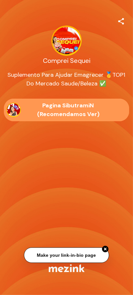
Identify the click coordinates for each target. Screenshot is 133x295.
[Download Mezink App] (67, 268)
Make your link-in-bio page (66, 255)
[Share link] (121, 20)
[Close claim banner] (105, 249)
